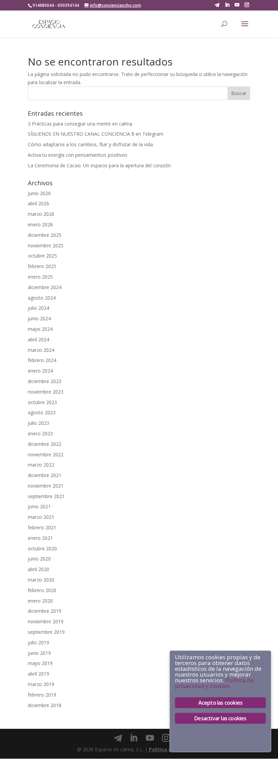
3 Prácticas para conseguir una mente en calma (80, 123)
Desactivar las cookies (220, 718)
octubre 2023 (42, 402)
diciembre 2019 (44, 611)
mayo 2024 (40, 329)
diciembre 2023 (44, 381)
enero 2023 (40, 433)
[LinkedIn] (227, 4)
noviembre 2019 (45, 621)
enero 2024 (40, 370)
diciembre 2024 (44, 287)
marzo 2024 (41, 350)
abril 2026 (38, 203)
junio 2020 (39, 558)
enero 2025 (40, 276)
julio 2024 (38, 308)
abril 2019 (38, 673)
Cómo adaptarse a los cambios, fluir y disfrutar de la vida (90, 144)
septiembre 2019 (46, 632)
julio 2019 (38, 642)
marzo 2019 (41, 684)
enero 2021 (40, 538)
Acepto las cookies (220, 702)
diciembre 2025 (44, 235)
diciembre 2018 (44, 705)
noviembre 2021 (45, 485)
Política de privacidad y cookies (214, 683)
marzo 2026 (41, 214)
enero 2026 (40, 224)
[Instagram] (246, 4)
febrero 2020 (42, 590)
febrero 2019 (42, 694)
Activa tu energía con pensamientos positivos (77, 155)
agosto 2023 (42, 412)
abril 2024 (38, 339)
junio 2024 (39, 318)
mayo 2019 (40, 663)
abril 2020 (38, 569)
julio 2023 (38, 423)
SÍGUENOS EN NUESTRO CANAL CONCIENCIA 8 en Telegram (95, 134)
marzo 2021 (41, 517)
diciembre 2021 (44, 475)
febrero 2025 (42, 266)
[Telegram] (217, 5)
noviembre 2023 (45, 391)
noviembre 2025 (45, 245)
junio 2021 (39, 506)
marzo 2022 (41, 464)
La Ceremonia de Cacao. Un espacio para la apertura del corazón (99, 165)
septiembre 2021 (46, 496)
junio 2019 (39, 653)
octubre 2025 (42, 255)
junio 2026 (39, 193)
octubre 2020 (42, 548)
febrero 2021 (42, 527)
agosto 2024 (42, 298)
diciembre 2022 (44, 444)
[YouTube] (237, 4)
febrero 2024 (42, 360)
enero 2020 (40, 600)
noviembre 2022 (45, 454)
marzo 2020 (41, 579)
